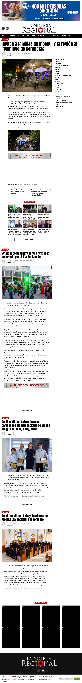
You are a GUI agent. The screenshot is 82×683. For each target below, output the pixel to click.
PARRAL (57, 95)
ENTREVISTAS (41, 35)
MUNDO (70, 35)
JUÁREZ (57, 79)
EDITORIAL (39, 40)
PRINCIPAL (12, 35)
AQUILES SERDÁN (59, 59)
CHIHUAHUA (58, 63)
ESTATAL (27, 35)
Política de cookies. (11, 679)
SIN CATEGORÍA (59, 107)
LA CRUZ (57, 81)
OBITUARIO (58, 93)
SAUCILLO (57, 105)
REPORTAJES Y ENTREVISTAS (63, 97)
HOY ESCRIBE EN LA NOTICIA (53, 35)
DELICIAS (57, 67)
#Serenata (27, 184)
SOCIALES (57, 109)
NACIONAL (34, 35)
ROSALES (57, 99)
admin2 (10, 262)
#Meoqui (20, 184)
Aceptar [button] (77, 678)
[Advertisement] (29, 170)
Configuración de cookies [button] (66, 678)
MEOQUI (57, 85)
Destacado (34, 184)
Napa (9, 55)
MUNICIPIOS (20, 35)
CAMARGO (58, 61)
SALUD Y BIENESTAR (48, 40)
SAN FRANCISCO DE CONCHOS (63, 103)
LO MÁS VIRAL (32, 40)
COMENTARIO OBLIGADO (62, 65)
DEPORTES (63, 35)
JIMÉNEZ (57, 77)
